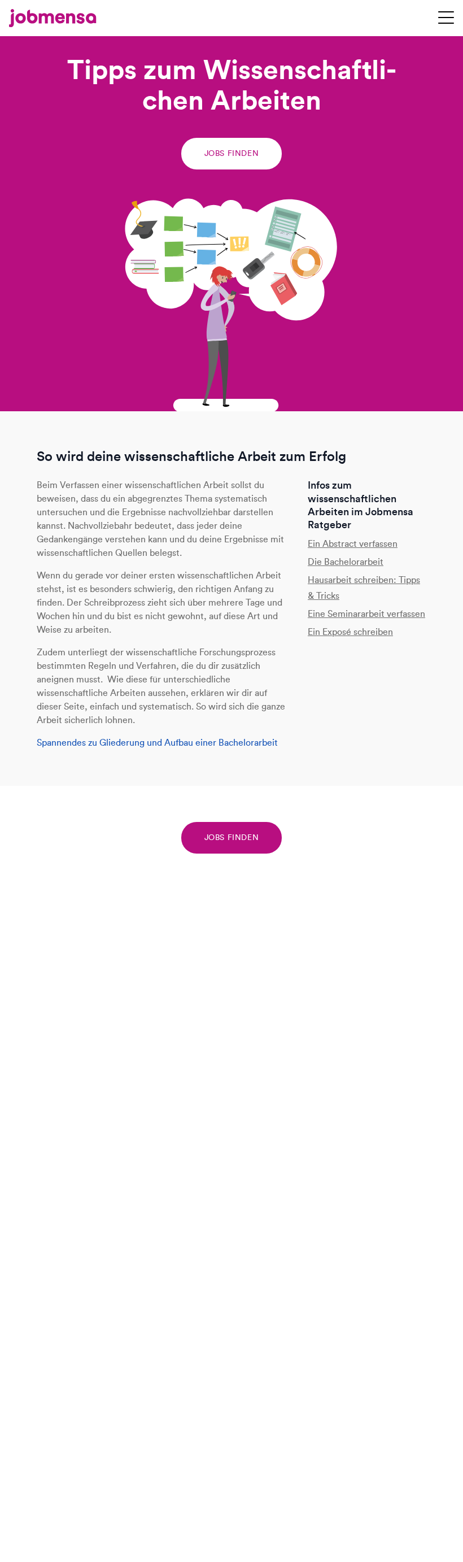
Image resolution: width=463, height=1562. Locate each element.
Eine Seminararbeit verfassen (366, 613)
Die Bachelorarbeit (345, 561)
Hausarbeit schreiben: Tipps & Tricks (364, 588)
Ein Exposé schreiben (350, 631)
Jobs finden (231, 153)
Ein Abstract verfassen (353, 543)
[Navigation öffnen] (446, 18)
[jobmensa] (53, 18)
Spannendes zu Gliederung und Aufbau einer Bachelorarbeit (157, 742)
